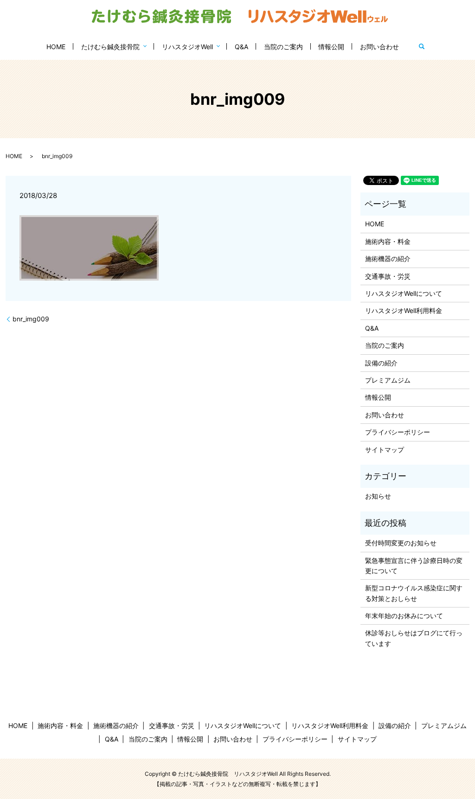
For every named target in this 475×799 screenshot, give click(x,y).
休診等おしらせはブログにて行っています (413, 638)
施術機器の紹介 (388, 258)
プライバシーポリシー (397, 432)
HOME (55, 47)
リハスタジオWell (187, 47)
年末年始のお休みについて (404, 616)
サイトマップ (384, 450)
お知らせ (378, 496)
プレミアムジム (388, 380)
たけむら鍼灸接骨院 (110, 47)
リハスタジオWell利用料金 (403, 310)
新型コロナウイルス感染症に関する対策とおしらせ (413, 593)
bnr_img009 (31, 319)
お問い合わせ (379, 47)
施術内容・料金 (388, 241)
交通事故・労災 (388, 276)
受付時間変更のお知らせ (400, 543)
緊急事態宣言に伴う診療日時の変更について (413, 565)
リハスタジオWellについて (403, 293)
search (422, 46)
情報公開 (331, 47)
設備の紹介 (381, 363)
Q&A (241, 47)
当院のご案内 (283, 47)
